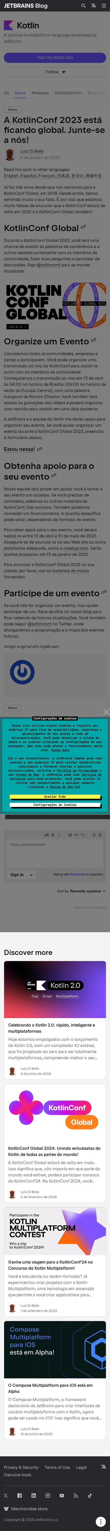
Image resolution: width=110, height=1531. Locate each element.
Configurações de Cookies (55, 805)
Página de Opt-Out (65, 787)
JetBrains (43, 1520)
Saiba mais (60, 750)
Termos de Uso (27, 775)
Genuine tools (17, 1474)
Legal (81, 1467)
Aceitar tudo (55, 797)
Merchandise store (28, 1508)
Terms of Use (57, 1467)
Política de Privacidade (77, 771)
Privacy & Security (21, 1467)
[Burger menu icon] (104, 5)
